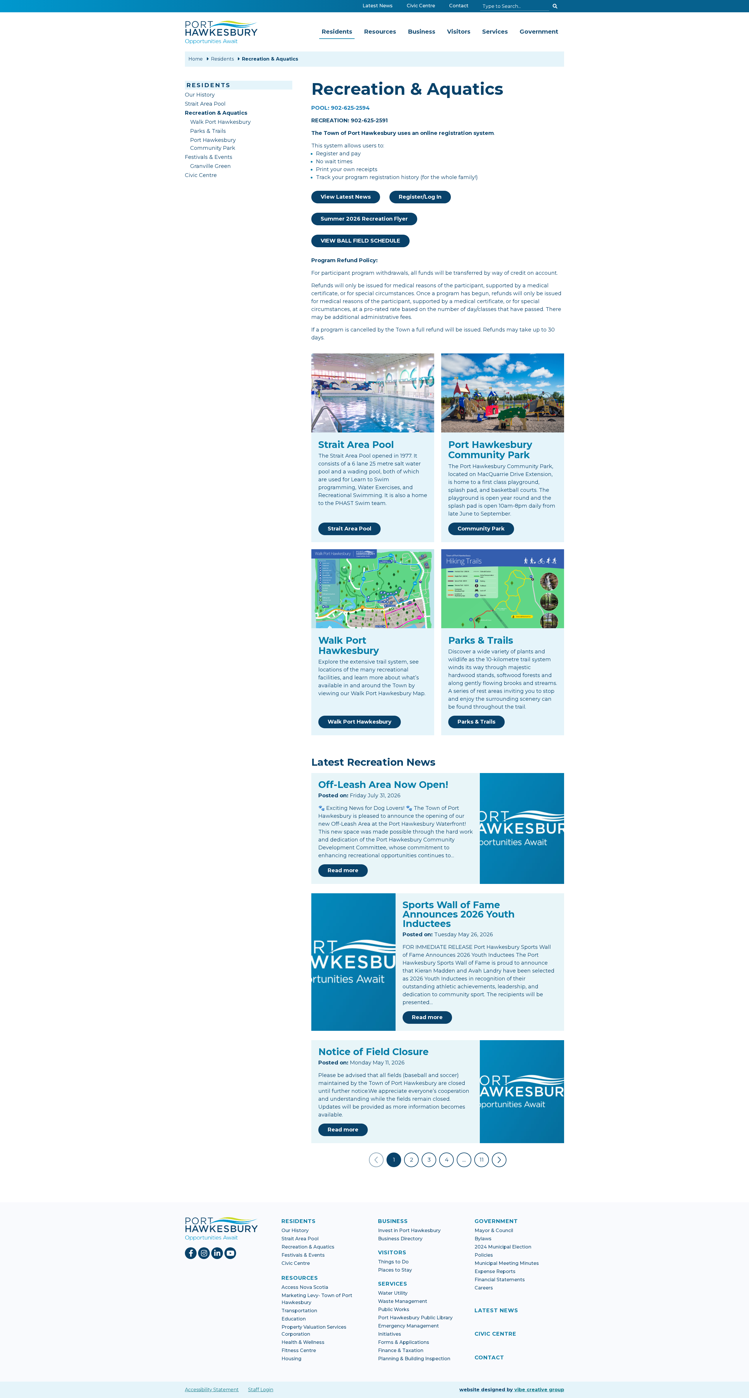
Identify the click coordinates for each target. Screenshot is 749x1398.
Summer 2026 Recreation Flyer (364, 219)
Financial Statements (500, 1279)
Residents (338, 31)
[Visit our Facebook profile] (191, 1253)
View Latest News (346, 197)
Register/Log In (420, 197)
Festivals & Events (208, 157)
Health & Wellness (302, 1342)
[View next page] (499, 1160)
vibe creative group (539, 1389)
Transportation (299, 1310)
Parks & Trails (208, 131)
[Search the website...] (555, 6)
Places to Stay (395, 1270)
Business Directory (400, 1238)
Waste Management (402, 1301)
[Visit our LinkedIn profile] (217, 1253)
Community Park (481, 528)
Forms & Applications (403, 1342)
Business (421, 31)
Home (195, 59)
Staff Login (260, 1389)
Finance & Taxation (400, 1350)
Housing (291, 1358)
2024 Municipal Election (503, 1247)
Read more (348, 870)
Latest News (378, 5)
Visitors (458, 31)
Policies (484, 1255)
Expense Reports (495, 1271)
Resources (380, 31)
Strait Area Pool (205, 104)
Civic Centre (422, 5)
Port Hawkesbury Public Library (415, 1317)
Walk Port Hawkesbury (220, 122)
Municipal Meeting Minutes (507, 1263)
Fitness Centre (298, 1350)
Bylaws (483, 1238)
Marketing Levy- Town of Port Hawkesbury (316, 1299)
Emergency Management (408, 1326)
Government (539, 31)
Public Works (393, 1309)
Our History (200, 95)
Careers (484, 1288)
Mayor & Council (494, 1230)
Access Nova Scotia (304, 1287)
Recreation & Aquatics (228, 112)
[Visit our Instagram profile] (204, 1253)
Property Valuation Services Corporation (313, 1330)
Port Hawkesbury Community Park (213, 144)
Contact (458, 5)
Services (495, 31)
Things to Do (393, 1262)
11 (482, 1159)
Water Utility (393, 1293)
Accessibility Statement (212, 1389)
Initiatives (389, 1334)
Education (293, 1319)
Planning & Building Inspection (414, 1358)
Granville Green (210, 166)
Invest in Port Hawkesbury (409, 1230)
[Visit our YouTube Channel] (231, 1253)
